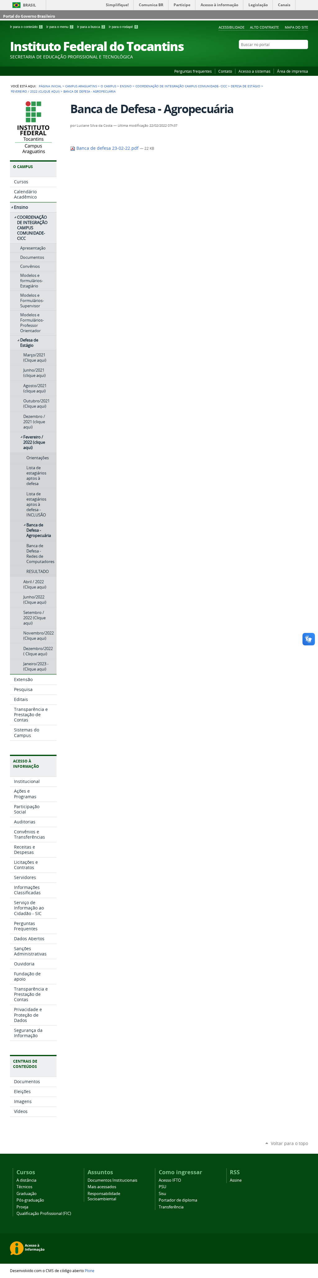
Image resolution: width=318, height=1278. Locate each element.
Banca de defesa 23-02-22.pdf (107, 148)
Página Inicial (50, 86)
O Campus (108, 86)
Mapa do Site (296, 27)
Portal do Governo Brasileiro (29, 16)
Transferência (171, 1207)
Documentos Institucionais (112, 1180)
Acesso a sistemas (254, 71)
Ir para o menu (59, 27)
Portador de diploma (178, 1200)
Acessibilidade (231, 27)
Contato (225, 71)
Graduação (26, 1193)
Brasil (29, 5)
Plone (89, 1270)
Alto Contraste (264, 27)
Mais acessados (102, 1186)
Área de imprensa (292, 71)
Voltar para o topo (289, 1143)
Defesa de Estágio (245, 86)
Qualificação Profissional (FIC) (43, 1213)
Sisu (162, 1193)
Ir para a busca (90, 27)
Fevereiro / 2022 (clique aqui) (35, 91)
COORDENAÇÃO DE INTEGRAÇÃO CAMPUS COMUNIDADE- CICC (181, 86)
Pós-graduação (30, 1200)
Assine (236, 1180)
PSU (162, 1186)
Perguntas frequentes (193, 71)
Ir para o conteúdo (26, 27)
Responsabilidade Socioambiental (104, 1196)
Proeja (22, 1207)
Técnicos (24, 1186)
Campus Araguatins (81, 86)
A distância (26, 1180)
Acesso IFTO (170, 1180)
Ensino (126, 86)
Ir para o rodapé (123, 27)
